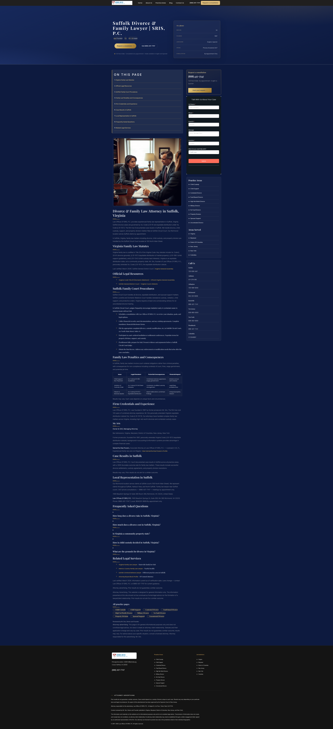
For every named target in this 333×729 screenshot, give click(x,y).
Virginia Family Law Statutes (125, 80)
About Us (149, 3)
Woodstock (191, 325)
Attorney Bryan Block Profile (128, 577)
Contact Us (180, 3)
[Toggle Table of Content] (180, 72)
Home (140, 3)
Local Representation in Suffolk (126, 116)
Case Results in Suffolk (123, 110)
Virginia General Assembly (164, 269)
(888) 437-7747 (196, 76)
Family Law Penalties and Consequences (129, 98)
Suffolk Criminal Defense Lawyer (130, 573)
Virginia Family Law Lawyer (128, 565)
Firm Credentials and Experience (126, 104)
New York (191, 317)
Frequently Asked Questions (125, 122)
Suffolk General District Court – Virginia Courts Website (138, 284)
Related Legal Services (123, 128)
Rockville (191, 301)
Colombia (191, 334)
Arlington (191, 284)
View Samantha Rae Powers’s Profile (154, 451)
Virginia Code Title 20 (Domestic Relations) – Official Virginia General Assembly (147, 280)
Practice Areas (161, 3)
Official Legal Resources (124, 86)
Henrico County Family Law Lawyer (131, 569)
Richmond (191, 292)
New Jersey (191, 309)
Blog (170, 3)
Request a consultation (210, 3)
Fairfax (190, 268)
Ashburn (191, 276)
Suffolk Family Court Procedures (126, 92)
